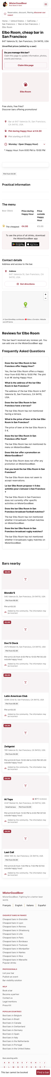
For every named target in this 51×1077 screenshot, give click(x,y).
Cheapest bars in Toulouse (15, 945)
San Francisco (8, 24)
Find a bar (43, 1072)
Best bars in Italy (10, 1037)
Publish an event (10, 976)
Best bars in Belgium (12, 1015)
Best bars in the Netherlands (16, 1041)
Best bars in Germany (12, 1030)
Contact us (8, 998)
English (18, 905)
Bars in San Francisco (28, 24)
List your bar (8, 973)
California (31, 21)
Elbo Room (7, 27)
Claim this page (26, 65)
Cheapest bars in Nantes (14, 952)
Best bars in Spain (11, 1034)
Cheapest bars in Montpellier (16, 948)
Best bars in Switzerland (14, 1026)
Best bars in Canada (12, 1023)
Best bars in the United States (16, 1048)
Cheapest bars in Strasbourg (16, 930)
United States (17, 21)
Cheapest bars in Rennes (14, 926)
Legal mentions (10, 1001)
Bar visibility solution (12, 980)
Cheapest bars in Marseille (15, 959)
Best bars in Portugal (12, 1045)
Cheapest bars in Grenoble (15, 919)
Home (5, 21)
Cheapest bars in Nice (13, 956)
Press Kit (7, 1005)
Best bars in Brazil (11, 1019)
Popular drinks (9, 963)
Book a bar (7, 990)
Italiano (30, 905)
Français (7, 905)
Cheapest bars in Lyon (13, 923)
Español (42, 905)
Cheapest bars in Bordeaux (15, 941)
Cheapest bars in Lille (13, 934)
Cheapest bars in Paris (13, 937)
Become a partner (11, 994)
